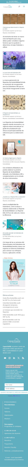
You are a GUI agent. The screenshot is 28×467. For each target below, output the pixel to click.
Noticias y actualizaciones (13, 451)
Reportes (5, 32)
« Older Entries (8, 258)
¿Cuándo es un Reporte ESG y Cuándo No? (14, 197)
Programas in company (12, 426)
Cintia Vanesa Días (9, 236)
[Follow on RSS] (23, 358)
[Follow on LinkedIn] (14, 358)
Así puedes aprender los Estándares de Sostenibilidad (13, 233)
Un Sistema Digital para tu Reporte (12, 158)
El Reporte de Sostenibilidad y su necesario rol (11, 113)
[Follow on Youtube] (5, 358)
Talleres (7, 412)
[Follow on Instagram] (9, 358)
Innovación (17, 162)
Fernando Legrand (9, 30)
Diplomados (8, 415)
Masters (7, 418)
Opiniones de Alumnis (12, 433)
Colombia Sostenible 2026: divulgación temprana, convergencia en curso (11, 305)
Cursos (6, 408)
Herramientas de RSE (8, 162)
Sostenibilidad (11, 32)
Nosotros (7, 440)
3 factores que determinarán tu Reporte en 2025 (13, 28)
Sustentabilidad (20, 118)
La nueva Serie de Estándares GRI (12, 72)
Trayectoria (8, 444)
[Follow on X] (18, 358)
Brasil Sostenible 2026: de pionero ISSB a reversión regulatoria (11, 322)
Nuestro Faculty (10, 447)
